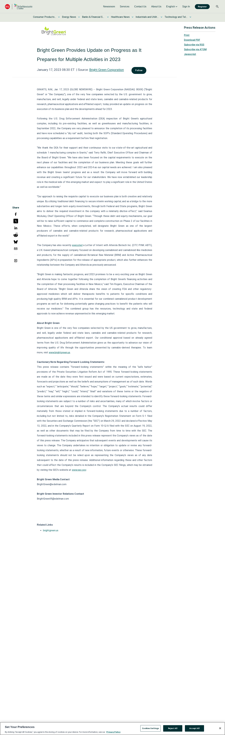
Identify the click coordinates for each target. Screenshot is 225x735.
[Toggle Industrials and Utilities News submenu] (161, 17)
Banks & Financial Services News (93, 16)
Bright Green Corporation (106, 70)
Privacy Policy (113, 732)
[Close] (220, 728)
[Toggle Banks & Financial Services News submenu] (107, 17)
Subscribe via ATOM (195, 49)
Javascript (190, 54)
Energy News (69, 16)
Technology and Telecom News (176, 16)
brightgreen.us (50, 530)
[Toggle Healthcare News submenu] (132, 17)
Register (202, 6)
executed (77, 245)
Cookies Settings (150, 728)
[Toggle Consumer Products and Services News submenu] (58, 17)
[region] (112, 728)
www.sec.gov (79, 469)
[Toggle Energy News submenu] (79, 17)
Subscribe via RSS (194, 44)
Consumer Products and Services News (44, 16)
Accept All (194, 728)
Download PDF (192, 39)
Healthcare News (120, 16)
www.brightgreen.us (59, 352)
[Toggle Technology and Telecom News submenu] (190, 17)
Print (186, 35)
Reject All (172, 728)
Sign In (186, 6)
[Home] (18, 6)
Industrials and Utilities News (147, 16)
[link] (109, 7)
